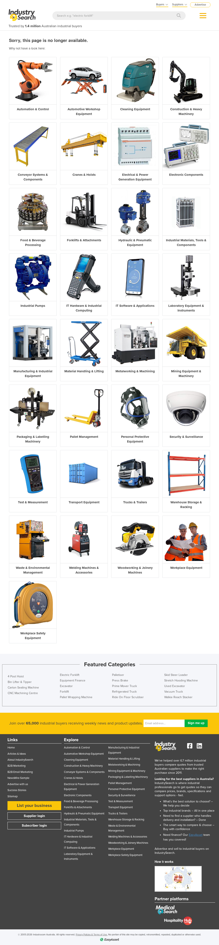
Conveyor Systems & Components (84, 772)
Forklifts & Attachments (78, 807)
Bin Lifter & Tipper (20, 682)
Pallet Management (120, 783)
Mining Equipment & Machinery (126, 771)
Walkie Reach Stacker (178, 697)
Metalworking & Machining (124, 764)
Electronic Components (78, 795)
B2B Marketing (16, 766)
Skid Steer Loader (176, 675)
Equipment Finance (72, 680)
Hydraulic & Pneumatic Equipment (84, 813)
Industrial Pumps (74, 830)
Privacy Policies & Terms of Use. (92, 934)
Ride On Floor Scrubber (128, 697)
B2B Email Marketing (20, 772)
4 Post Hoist (16, 676)
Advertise (200, 4)
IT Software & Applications (79, 848)
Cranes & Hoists (73, 778)
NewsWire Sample (18, 778)
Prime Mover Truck (124, 686)
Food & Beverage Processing (81, 801)
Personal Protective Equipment (126, 789)
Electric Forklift (69, 675)
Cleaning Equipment (76, 760)
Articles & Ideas (16, 754)
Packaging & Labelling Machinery (128, 777)
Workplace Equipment (121, 849)
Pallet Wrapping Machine (76, 697)
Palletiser (118, 675)
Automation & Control (77, 747)
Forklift (64, 691)
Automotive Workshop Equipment (84, 754)
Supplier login (34, 816)
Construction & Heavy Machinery (83, 766)
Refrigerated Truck (124, 691)
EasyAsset (196, 835)
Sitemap (12, 796)
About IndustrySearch (20, 760)
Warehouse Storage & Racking (126, 819)
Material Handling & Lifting (124, 758)
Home (11, 747)
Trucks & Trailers (117, 813)
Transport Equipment (120, 807)
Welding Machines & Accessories (127, 836)
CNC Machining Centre (23, 693)
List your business (34, 805)
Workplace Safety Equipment (125, 855)
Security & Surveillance (121, 795)
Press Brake (120, 680)
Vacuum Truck (173, 691)
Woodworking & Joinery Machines (128, 843)
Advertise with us (17, 784)
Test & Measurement (120, 801)
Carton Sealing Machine (23, 687)
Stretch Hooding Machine (181, 680)
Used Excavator (174, 686)
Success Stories (16, 790)
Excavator (66, 686)
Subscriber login (34, 825)
